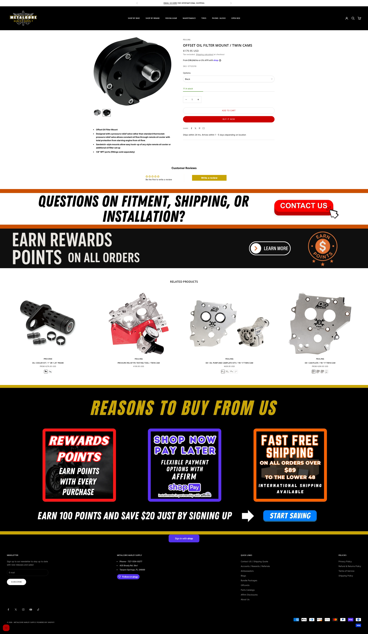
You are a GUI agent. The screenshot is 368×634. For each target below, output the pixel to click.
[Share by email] (203, 128)
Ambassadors (247, 571)
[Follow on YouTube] (30, 609)
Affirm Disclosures (249, 594)
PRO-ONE (48, 358)
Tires (203, 18)
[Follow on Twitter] (15, 609)
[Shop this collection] (184, 209)
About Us (245, 599)
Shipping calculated (204, 54)
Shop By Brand (153, 18)
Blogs (243, 575)
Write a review (209, 177)
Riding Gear (171, 18)
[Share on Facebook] (191, 128)
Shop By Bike (134, 18)
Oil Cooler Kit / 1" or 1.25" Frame (48, 363)
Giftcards (245, 585)
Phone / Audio (219, 18)
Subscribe (16, 582)
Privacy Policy (345, 561)
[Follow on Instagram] (23, 609)
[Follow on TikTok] (38, 609)
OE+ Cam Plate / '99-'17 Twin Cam (320, 363)
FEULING (187, 39)
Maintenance (189, 18)
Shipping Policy (346, 575)
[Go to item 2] (107, 112)
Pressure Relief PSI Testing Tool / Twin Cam (139, 363)
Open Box (235, 18)
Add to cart (228, 110)
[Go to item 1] (97, 112)
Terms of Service (346, 571)
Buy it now (229, 119)
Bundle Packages (249, 580)
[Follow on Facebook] (8, 609)
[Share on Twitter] (195, 128)
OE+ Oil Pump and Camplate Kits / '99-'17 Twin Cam (229, 363)
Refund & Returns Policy (350, 566)
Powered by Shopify (45, 622)
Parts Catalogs (248, 590)
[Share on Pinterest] (199, 128)
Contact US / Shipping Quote (254, 561)
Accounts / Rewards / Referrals (255, 566)
